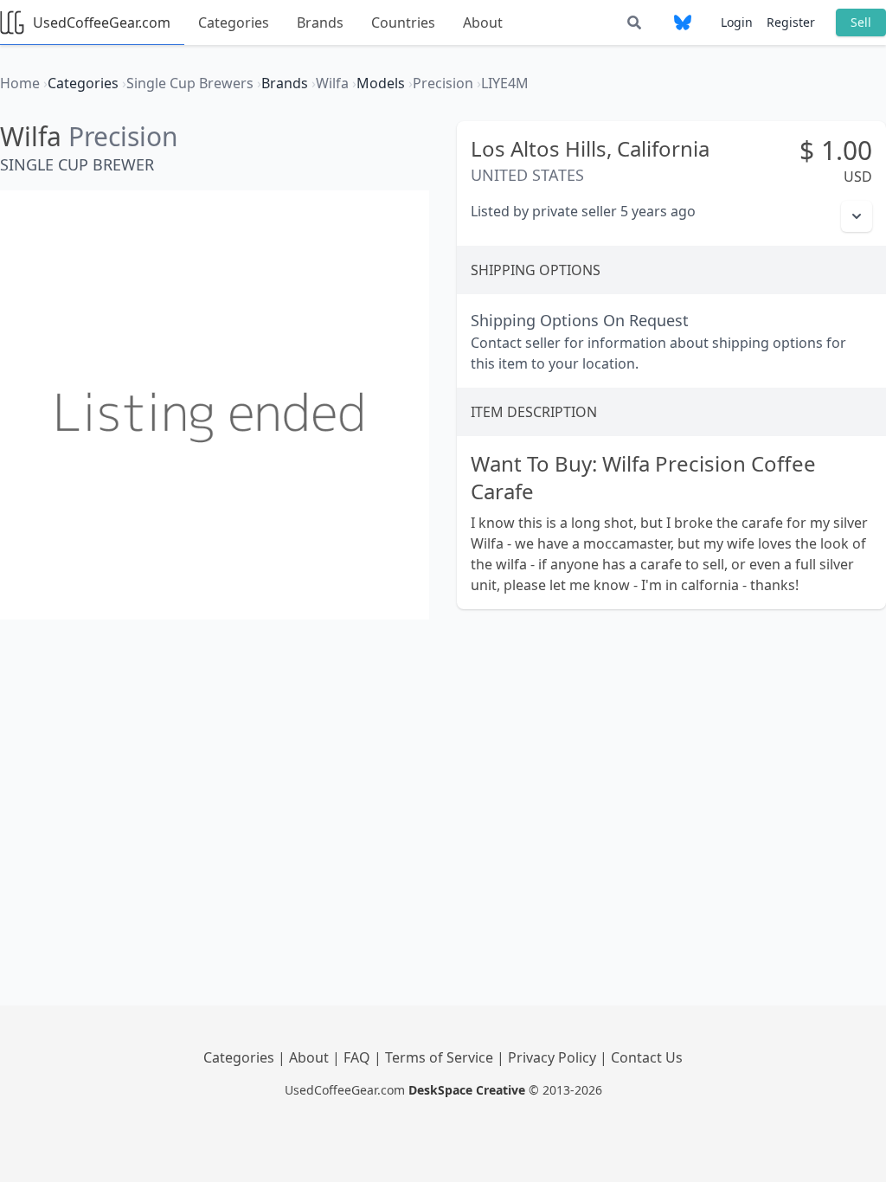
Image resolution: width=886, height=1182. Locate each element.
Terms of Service (441, 1057)
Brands (320, 22)
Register (791, 22)
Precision (123, 136)
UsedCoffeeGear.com (101, 22)
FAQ (358, 1057)
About (483, 22)
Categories (233, 22)
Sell (861, 22)
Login (737, 22)
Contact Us (647, 1057)
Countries (403, 22)
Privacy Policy (554, 1057)
